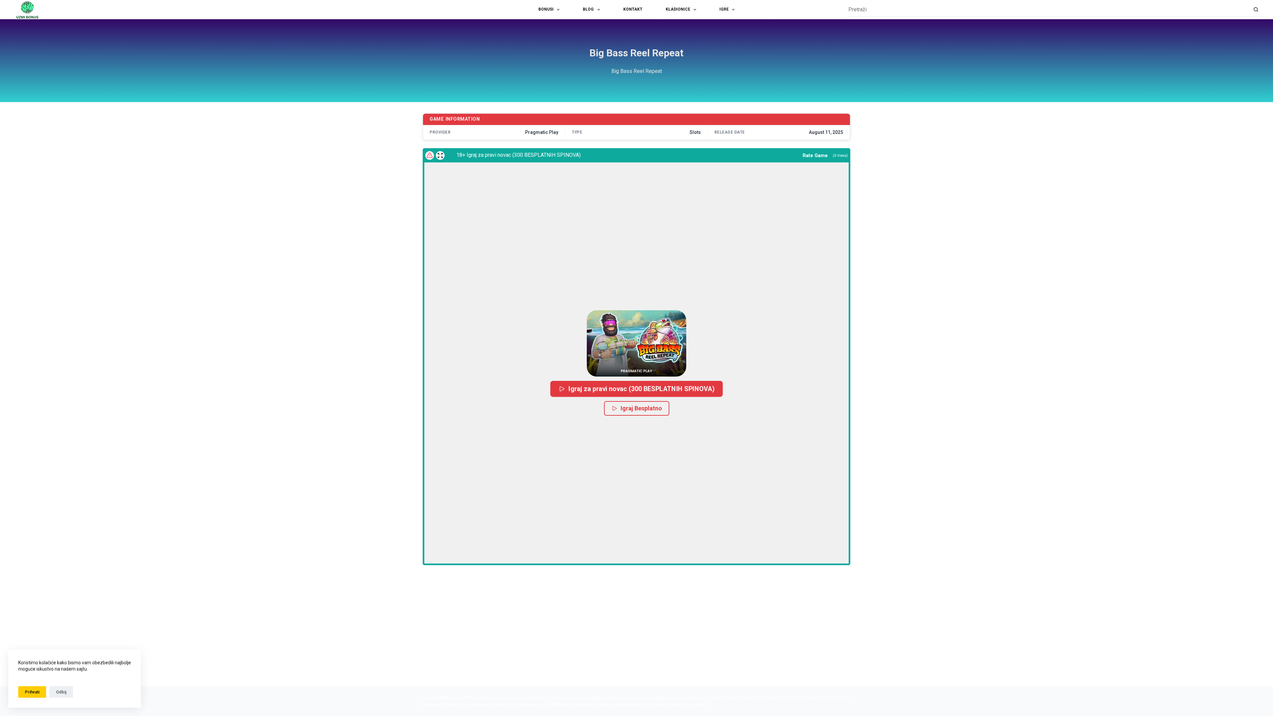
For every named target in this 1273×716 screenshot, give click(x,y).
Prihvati (32, 691)
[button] (636, 343)
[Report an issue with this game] (429, 155)
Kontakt (632, 9)
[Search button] (1256, 10)
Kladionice (678, 9)
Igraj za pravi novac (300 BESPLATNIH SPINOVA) (641, 388)
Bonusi (546, 9)
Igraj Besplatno (641, 408)
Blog (588, 9)
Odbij (61, 691)
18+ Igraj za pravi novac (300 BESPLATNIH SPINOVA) (502, 155)
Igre (724, 9)
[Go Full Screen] (440, 155)
